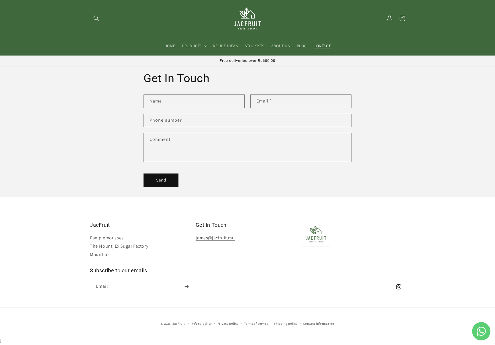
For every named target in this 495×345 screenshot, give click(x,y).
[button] (96, 18)
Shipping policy (286, 324)
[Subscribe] (186, 286)
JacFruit (178, 324)
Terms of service (256, 324)
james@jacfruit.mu (215, 238)
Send (161, 180)
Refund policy (201, 324)
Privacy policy (228, 324)
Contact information (318, 324)
